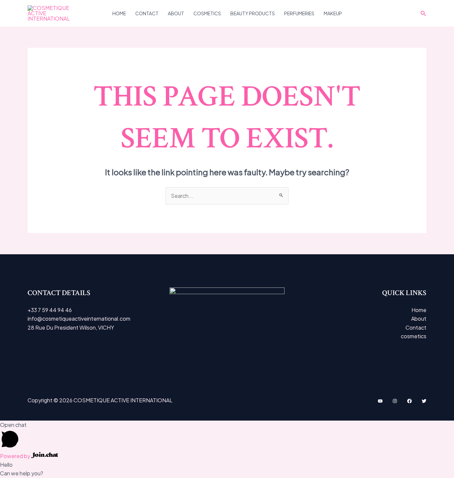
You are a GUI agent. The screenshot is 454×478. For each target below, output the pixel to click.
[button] (423, 13)
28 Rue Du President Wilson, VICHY (71, 327)
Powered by (15, 455)
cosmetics (207, 13)
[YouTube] (380, 401)
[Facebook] (409, 401)
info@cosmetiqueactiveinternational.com (79, 318)
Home (119, 13)
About (176, 13)
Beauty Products (252, 13)
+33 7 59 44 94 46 (50, 309)
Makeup (333, 13)
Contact (147, 13)
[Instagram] (395, 401)
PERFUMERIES (299, 13)
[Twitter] (424, 401)
